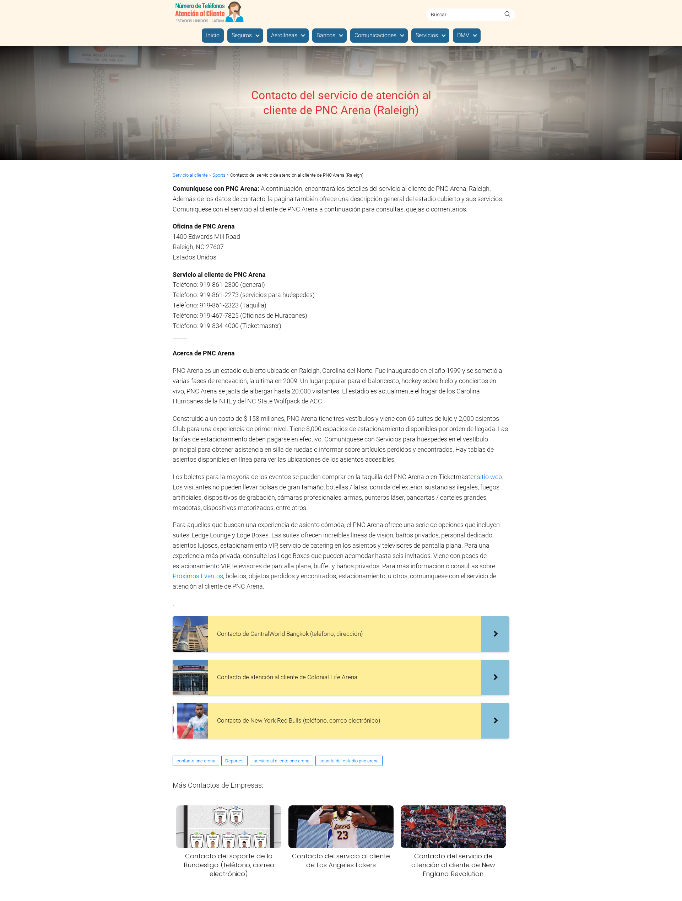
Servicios (427, 35)
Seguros (242, 35)
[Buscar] (507, 14)
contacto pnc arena (196, 760)
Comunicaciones (375, 35)
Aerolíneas (284, 35)
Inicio (213, 35)
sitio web (489, 477)
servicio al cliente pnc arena (281, 760)
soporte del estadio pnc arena (349, 760)
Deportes (234, 760)
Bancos (325, 35)
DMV (463, 35)
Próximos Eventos (198, 576)
